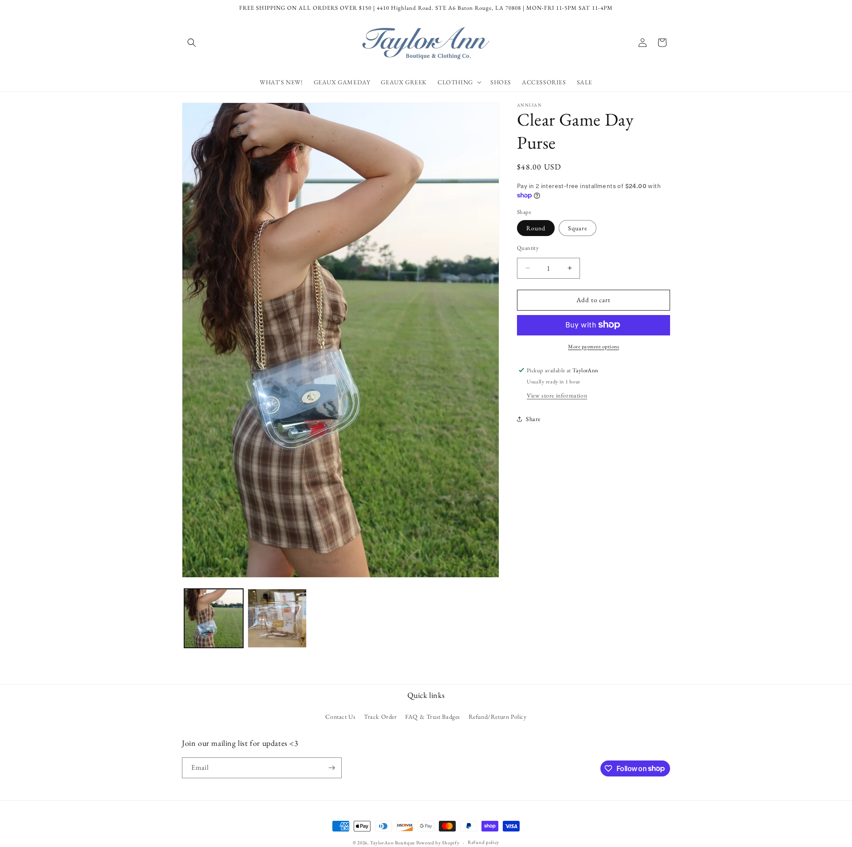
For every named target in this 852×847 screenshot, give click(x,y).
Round (535, 228)
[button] (191, 42)
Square (577, 228)
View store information (557, 395)
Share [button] (533, 419)
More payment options (593, 346)
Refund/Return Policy (498, 717)
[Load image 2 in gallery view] (277, 618)
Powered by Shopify (438, 842)
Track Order (380, 717)
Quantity (528, 248)
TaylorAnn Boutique (392, 842)
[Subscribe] (331, 767)
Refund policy (483, 842)
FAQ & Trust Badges (432, 717)
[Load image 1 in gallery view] (213, 618)
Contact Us (340, 717)
